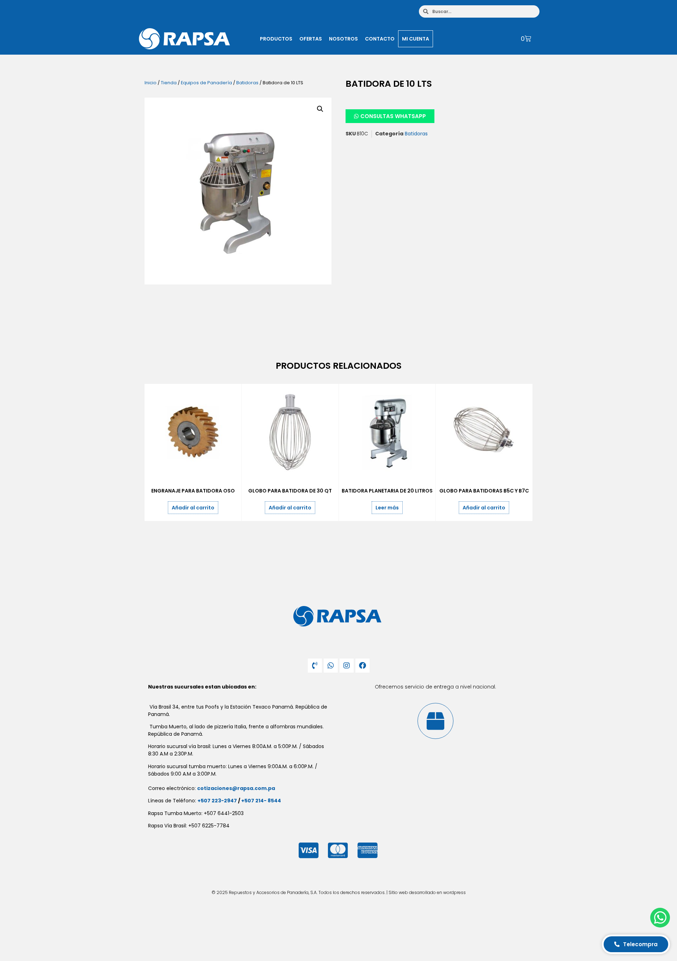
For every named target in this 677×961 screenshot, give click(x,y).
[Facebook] (362, 666)
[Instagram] (347, 666)
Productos (276, 38)
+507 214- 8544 (261, 800)
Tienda (169, 82)
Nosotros (343, 38)
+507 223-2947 (217, 800)
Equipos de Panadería (206, 82)
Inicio (151, 82)
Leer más (387, 507)
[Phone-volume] (315, 666)
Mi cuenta (415, 38)
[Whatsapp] (331, 666)
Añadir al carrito (193, 507)
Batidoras (247, 82)
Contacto (380, 38)
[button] (320, 109)
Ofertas (310, 38)
